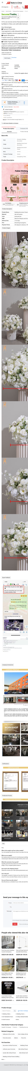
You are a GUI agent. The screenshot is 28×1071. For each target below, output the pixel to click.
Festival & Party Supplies (18, 11)
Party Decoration (7, 1038)
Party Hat (23, 1038)
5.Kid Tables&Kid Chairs (7, 1016)
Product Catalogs (23, 1010)
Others (17, 1019)
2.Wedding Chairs (20, 1014)
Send (15, 924)
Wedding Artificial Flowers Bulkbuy (11, 1056)
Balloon (16, 1038)
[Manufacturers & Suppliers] (14, 2)
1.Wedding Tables (6, 1014)
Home (3, 11)
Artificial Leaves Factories (9, 1049)
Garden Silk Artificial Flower (9, 1053)
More (3, 1059)
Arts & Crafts (8, 11)
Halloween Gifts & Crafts (9, 1034)
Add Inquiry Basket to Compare (10, 123)
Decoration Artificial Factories (10, 1045)
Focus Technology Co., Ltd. (19, 1064)
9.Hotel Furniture (6, 1019)
